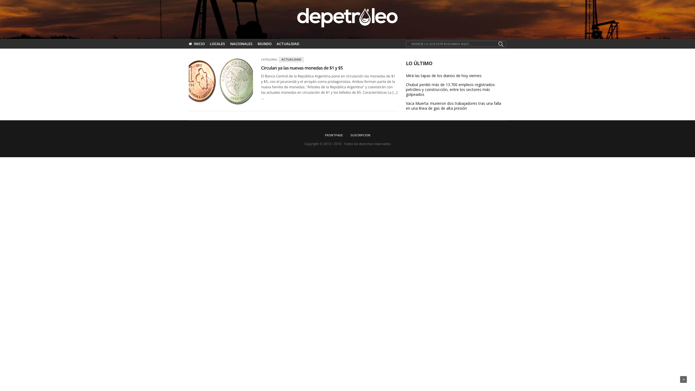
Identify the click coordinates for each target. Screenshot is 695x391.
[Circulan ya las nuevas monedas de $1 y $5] (221, 81)
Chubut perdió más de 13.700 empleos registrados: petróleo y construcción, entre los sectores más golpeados (450, 89)
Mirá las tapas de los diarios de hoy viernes (444, 75)
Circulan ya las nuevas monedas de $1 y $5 (302, 68)
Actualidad (288, 43)
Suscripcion (360, 135)
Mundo (264, 43)
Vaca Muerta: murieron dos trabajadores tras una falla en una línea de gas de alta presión (453, 106)
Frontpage (334, 135)
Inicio (199, 43)
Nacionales (241, 43)
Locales (217, 43)
